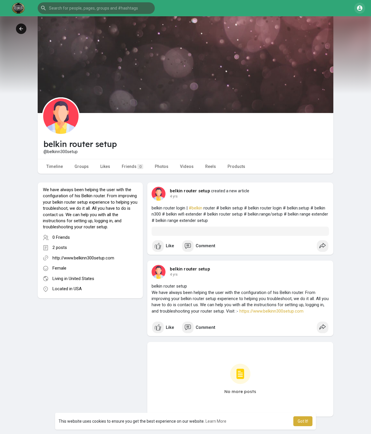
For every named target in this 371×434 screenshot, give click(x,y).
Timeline (54, 166)
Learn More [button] (215, 421)
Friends (131, 166)
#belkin (195, 208)
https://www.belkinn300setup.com (271, 311)
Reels (210, 166)
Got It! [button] (303, 421)
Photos (161, 166)
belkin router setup (190, 190)
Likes (105, 166)
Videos (187, 166)
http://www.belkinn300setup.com (83, 258)
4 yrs (174, 196)
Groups (81, 166)
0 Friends (61, 237)
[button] (96, 8)
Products (236, 166)
